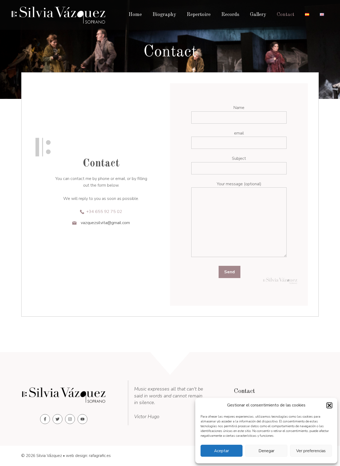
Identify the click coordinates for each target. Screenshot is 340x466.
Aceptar (221, 451)
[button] (329, 405)
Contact (285, 14)
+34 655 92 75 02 (104, 212)
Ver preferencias (311, 451)
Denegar (266, 451)
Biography (164, 14)
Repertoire (199, 14)
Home (135, 14)
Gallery (258, 14)
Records (230, 14)
